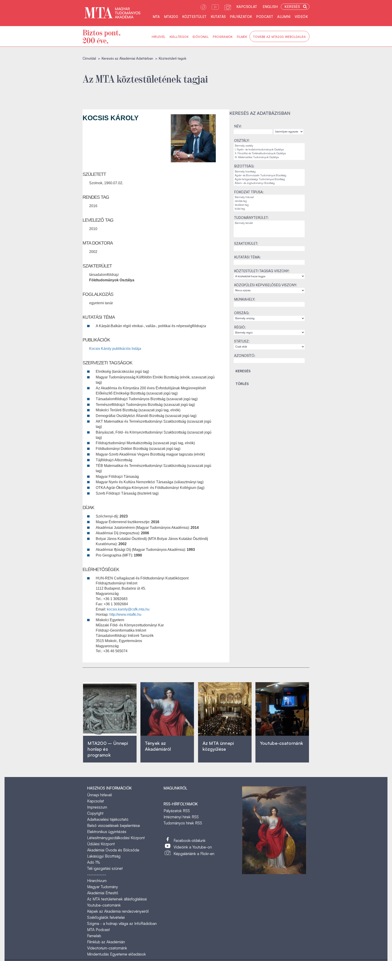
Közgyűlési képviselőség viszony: (265, 285)
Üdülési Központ (101, 843)
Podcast (264, 17)
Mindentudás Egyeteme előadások (116, 954)
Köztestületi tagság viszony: (261, 271)
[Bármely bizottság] (269, 172)
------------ (96, 874)
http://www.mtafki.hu (125, 614)
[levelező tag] (269, 205)
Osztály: (242, 140)
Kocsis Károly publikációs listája (115, 349)
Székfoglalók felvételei (106, 917)
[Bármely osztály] (269, 146)
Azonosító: (244, 355)
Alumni (283, 17)
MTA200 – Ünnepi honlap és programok (108, 749)
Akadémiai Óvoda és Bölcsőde (113, 850)
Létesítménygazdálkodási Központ (116, 837)
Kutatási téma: (247, 257)
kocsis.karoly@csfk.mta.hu (128, 609)
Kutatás (218, 17)
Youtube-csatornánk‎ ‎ (281, 743)
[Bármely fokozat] (269, 197)
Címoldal (89, 58)
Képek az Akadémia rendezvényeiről (118, 911)
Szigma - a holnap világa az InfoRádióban (122, 923)
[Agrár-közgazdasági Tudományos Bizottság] (269, 179)
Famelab (94, 935)
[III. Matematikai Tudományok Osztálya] (269, 157)
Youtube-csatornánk (104, 905)
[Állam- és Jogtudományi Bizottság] (269, 183)
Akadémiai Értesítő (102, 892)
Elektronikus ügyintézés (106, 831)
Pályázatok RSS (177, 810)
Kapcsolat (246, 7)
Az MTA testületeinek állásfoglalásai (117, 899)
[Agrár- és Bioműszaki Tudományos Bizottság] (269, 175)
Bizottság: (244, 166)
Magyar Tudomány (102, 886)
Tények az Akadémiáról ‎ (158, 746)
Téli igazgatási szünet (105, 868)
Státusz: (242, 341)
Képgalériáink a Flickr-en (194, 853)
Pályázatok (241, 17)
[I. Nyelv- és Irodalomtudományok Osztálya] (269, 150)
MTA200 (171, 17)
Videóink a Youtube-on (193, 847)
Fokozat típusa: (249, 192)
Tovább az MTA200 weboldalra (279, 37)
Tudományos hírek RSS (183, 823)
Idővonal (201, 37)
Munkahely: (244, 299)
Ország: (241, 313)
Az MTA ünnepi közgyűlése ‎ (218, 746)
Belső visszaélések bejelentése (113, 825)
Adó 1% (93, 862)
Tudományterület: (251, 218)
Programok (223, 37)
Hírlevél (158, 37)
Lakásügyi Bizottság (103, 856)
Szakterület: (246, 243)
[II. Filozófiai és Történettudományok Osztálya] (269, 153)
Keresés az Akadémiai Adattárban (127, 58)
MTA (156, 17)
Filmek (242, 37)
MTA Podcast (98, 929)
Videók (301, 17)
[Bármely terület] (269, 223)
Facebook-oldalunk (190, 840)
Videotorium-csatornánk (107, 948)
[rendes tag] (269, 201)
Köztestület (194, 17)
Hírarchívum (97, 880)
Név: (238, 126)
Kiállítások (179, 37)
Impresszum (97, 807)
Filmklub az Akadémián (106, 941)
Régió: (240, 327)
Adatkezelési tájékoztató (107, 819)
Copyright (95, 813)
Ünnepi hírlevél (99, 794)
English (270, 7)
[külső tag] (269, 209)
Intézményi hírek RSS (181, 816)
